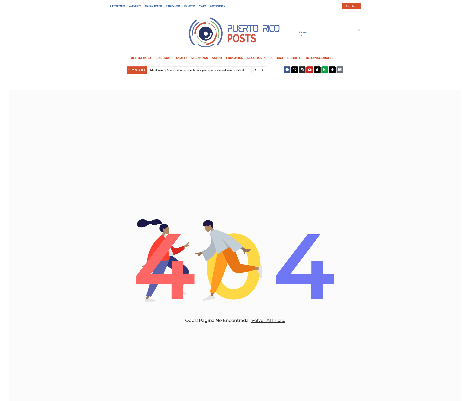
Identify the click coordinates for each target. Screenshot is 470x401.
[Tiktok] (332, 69)
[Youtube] (309, 69)
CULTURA (276, 58)
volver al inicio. (268, 320)
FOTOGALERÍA (173, 6)
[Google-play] (324, 69)
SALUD (217, 58)
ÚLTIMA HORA (141, 58)
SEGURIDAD (199, 58)
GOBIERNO (163, 58)
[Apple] (317, 69)
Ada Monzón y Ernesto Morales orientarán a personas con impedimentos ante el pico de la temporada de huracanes (217, 70)
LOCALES (180, 58)
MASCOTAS (189, 6)
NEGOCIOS (254, 58)
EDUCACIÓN (234, 58)
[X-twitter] (294, 69)
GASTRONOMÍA (217, 6)
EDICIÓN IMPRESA (153, 6)
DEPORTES (294, 58)
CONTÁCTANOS (117, 6)
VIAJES (202, 6)
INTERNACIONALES (319, 58)
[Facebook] (287, 69)
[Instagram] (302, 69)
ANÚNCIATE (135, 6)
